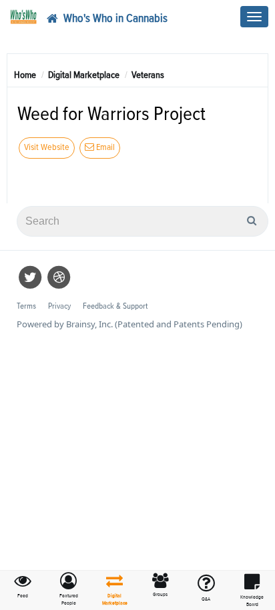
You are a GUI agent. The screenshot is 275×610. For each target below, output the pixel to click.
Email (104, 147)
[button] (69, 590)
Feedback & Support (115, 306)
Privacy (59, 306)
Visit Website (46, 147)
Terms (26, 306)
